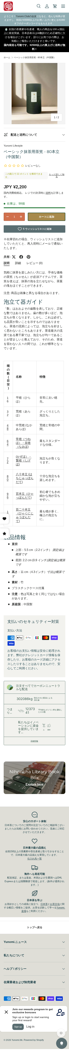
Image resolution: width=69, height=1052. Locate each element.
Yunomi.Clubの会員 (26, 16)
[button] (55, 6)
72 (7, 460)
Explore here (34, 784)
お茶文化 (55, 904)
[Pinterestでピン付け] (28, 257)
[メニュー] (63, 6)
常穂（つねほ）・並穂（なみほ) (23, 442)
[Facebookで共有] (21, 257)
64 (7, 443)
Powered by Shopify (34, 1040)
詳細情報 (34, 741)
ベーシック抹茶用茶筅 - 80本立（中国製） (35, 57)
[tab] (7, 263)
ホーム (7, 57)
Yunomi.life (17, 1040)
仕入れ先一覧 (34, 858)
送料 (48, 192)
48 (7, 427)
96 (7, 495)
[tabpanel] (34, 439)
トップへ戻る (34, 927)
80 (7, 478)
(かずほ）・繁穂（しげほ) (23, 460)
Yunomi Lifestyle (13, 145)
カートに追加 (46, 216)
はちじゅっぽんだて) (24, 478)
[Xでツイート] (13, 257)
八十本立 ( (22, 474)
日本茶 (44, 904)
